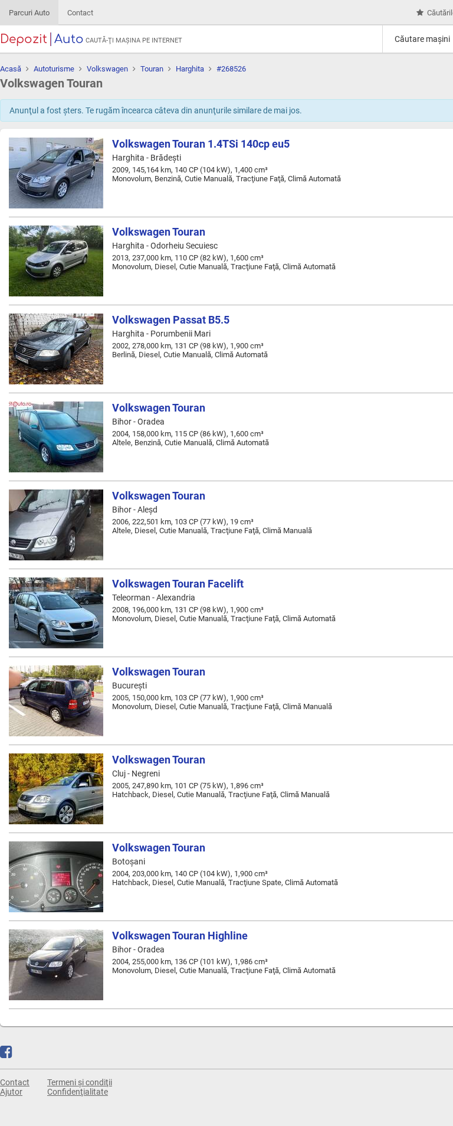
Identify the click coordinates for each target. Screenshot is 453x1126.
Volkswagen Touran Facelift (178, 583)
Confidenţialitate (77, 1091)
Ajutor (11, 1091)
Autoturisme (54, 68)
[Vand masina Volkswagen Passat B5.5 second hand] (56, 349)
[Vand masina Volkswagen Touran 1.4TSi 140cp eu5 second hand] (56, 173)
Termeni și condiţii (79, 1082)
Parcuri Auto (29, 12)
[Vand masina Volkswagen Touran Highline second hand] (56, 964)
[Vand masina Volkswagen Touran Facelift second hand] (56, 612)
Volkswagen (107, 68)
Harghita (190, 68)
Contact (80, 12)
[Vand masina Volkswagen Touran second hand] (56, 261)
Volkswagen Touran (158, 232)
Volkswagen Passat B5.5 (170, 320)
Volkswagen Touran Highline (180, 935)
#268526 (231, 68)
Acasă (10, 68)
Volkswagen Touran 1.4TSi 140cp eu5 (201, 144)
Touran (151, 68)
